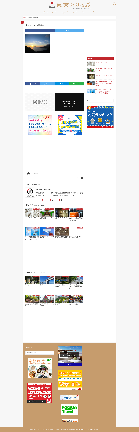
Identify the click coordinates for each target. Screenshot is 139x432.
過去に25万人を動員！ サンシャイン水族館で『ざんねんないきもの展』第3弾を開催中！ (103, 91)
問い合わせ (50, 429)
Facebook (64, 200)
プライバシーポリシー (61, 429)
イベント (55, 12)
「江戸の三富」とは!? (101, 62)
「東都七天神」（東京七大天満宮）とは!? (103, 69)
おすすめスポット (66, 12)
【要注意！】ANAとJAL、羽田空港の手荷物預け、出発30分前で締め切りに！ (103, 83)
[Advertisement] (39, 68)
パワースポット (85, 12)
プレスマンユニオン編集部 (43, 189)
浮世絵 (94, 12)
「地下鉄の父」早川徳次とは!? (103, 75)
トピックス (46, 12)
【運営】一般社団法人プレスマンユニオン (35, 429)
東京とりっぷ (85, 429)
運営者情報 (71, 429)
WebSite (47, 200)
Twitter (55, 200)
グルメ (75, 12)
